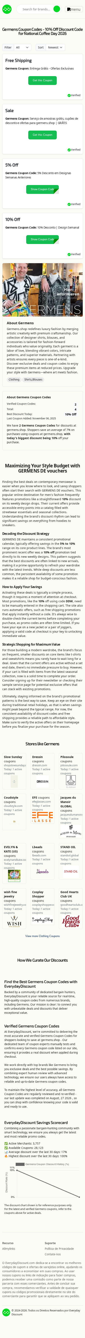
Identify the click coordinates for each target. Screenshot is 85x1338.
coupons (41, 797)
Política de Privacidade (59, 1249)
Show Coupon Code (42, 189)
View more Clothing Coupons (42, 936)
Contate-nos (53, 1254)
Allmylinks (8, 1249)
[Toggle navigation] (74, 9)
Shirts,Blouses (33, 379)
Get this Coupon (42, 80)
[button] (56, 9)
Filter (8, 47)
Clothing (14, 379)
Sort (41, 47)
